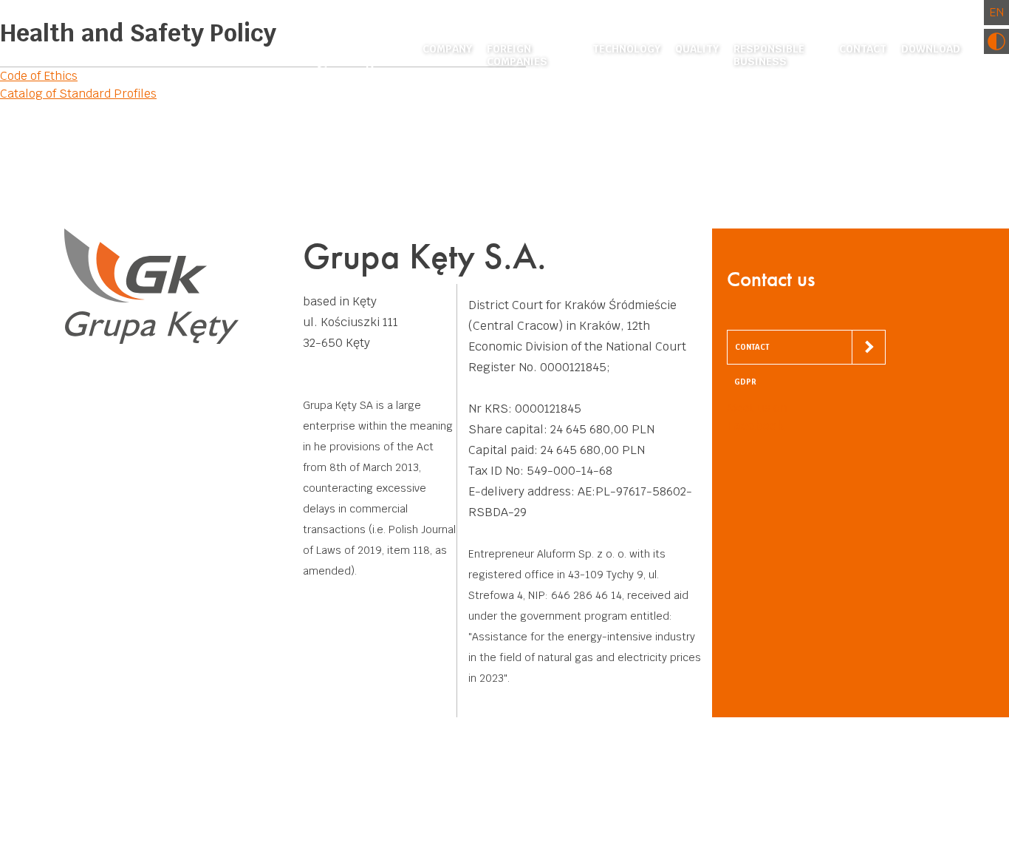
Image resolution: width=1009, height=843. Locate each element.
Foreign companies (517, 55)
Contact (862, 49)
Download (930, 49)
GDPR (745, 382)
